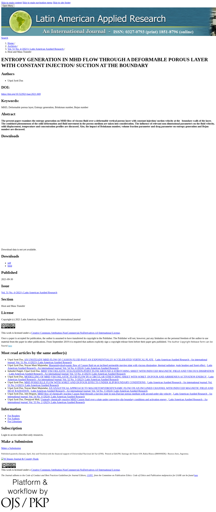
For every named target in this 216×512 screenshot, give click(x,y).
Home (11, 43)
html (10, 265)
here (10, 346)
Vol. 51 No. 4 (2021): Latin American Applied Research (36, 49)
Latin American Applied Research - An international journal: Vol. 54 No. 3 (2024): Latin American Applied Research (89, 391)
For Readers (14, 415)
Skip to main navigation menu (37, 2)
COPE (90, 475)
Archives (12, 46)
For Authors (14, 418)
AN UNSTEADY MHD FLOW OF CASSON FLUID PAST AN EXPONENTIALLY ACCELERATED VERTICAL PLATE (89, 359)
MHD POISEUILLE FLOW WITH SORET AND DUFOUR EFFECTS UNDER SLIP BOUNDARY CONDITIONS (85, 382)
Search (4, 38)
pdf (9, 263)
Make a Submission (11, 448)
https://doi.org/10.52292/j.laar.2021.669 (21, 94)
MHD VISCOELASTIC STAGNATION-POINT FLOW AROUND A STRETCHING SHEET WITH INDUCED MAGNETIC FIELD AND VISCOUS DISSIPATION (127, 371)
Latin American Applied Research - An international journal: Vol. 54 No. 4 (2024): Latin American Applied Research (110, 366)
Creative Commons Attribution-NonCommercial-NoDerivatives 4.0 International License (75, 333)
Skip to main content (11, 2)
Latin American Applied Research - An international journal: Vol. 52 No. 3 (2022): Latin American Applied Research (111, 378)
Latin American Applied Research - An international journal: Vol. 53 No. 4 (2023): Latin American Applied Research (67, 373)
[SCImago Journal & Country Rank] (20, 459)
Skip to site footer (62, 2)
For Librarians (15, 421)
